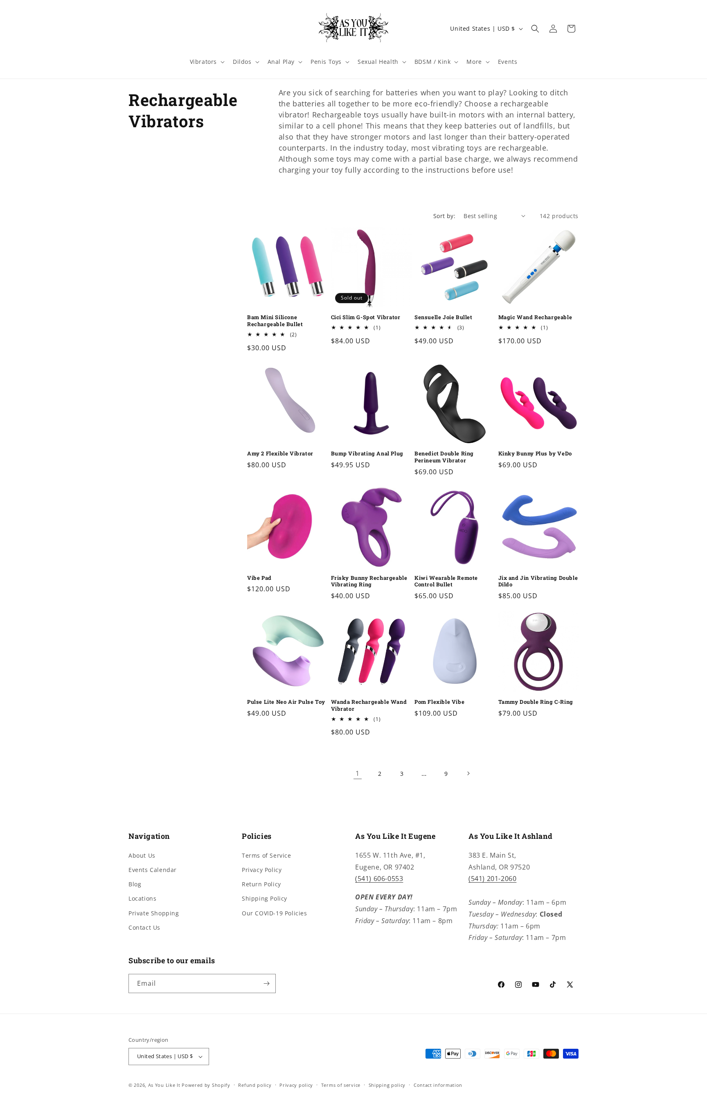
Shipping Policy (264, 898)
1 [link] (358, 773)
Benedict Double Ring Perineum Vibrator (444, 457)
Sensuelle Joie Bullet (443, 317)
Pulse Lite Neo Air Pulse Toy (286, 701)
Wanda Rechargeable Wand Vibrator (369, 705)
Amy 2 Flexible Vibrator (280, 453)
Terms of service (340, 1085)
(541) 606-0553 (379, 878)
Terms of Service (266, 855)
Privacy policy (296, 1085)
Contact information (438, 1085)
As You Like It (164, 1085)
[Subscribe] (266, 983)
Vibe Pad (259, 578)
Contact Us (144, 927)
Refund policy (254, 1085)
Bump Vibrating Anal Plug (367, 453)
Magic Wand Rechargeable (535, 317)
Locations (142, 898)
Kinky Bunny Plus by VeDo (535, 453)
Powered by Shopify (206, 1085)
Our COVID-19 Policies (274, 913)
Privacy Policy (261, 870)
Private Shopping (153, 913)
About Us (141, 855)
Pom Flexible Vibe (439, 701)
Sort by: (444, 216)
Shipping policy (387, 1085)
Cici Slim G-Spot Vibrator (366, 317)
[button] (206, 61)
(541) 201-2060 (492, 878)
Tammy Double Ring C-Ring (535, 701)
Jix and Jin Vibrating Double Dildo (538, 581)
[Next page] (468, 773)
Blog (134, 884)
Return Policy (261, 884)
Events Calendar (152, 870)
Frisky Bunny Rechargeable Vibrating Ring (369, 581)
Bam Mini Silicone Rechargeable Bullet (275, 321)
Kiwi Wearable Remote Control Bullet (446, 581)
